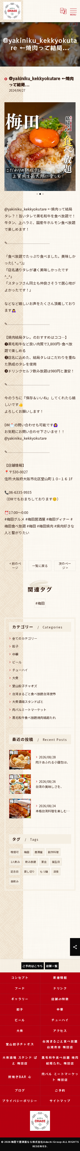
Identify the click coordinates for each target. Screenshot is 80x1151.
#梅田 (40, 603)
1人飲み (15, 862)
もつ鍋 (44, 871)
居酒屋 (39, 852)
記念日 (15, 871)
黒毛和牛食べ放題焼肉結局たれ (34, 717)
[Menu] (73, 10)
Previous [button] (8, 148)
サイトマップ (60, 1100)
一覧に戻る (40, 565)
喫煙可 (15, 852)
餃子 (15, 646)
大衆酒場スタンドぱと (27, 701)
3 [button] (43, 194)
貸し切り (29, 871)
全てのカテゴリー (24, 638)
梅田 (26, 852)
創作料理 (53, 852)
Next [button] (71, 148)
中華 (15, 654)
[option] (40, 146)
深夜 (56, 871)
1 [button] (37, 194)
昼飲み (15, 881)
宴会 (44, 862)
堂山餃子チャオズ (24, 686)
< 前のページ (15, 565)
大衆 (15, 678)
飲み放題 (30, 862)
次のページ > (65, 565)
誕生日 (56, 862)
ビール (17, 662)
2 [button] (40, 194)
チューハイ (20, 670)
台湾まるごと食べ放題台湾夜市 (34, 694)
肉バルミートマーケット (29, 709)
